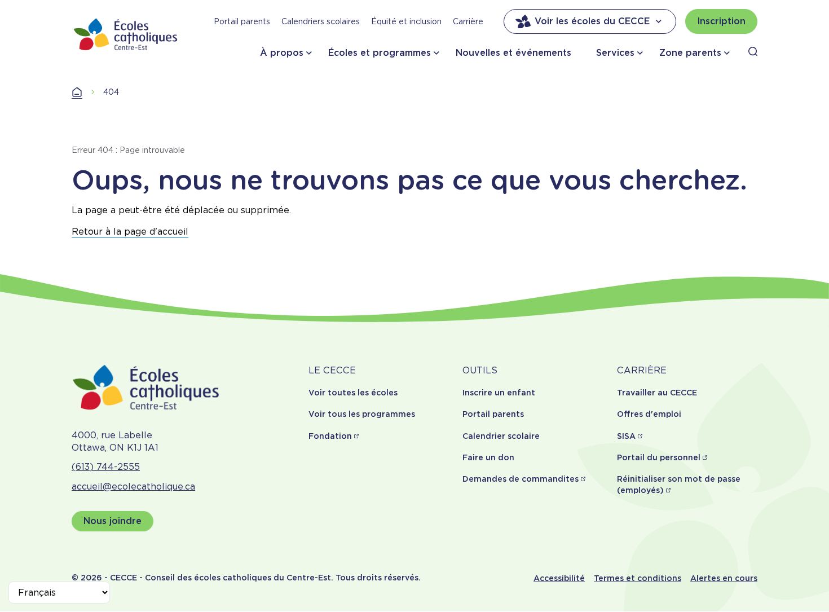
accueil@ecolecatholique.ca (133, 486)
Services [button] (615, 52)
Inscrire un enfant (498, 392)
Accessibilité (559, 578)
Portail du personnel (658, 457)
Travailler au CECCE (657, 392)
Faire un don (488, 457)
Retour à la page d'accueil (130, 231)
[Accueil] (126, 34)
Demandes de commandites (520, 478)
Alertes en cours (723, 578)
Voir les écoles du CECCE (592, 21)
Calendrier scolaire (501, 436)
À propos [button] (281, 52)
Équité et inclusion (406, 21)
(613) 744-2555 (106, 466)
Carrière (468, 21)
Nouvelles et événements (513, 52)
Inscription (721, 21)
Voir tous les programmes (361, 414)
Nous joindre (112, 521)
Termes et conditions (637, 578)
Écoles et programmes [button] (379, 52)
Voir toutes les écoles (353, 392)
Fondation (330, 436)
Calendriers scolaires (320, 21)
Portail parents (242, 21)
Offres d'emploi (649, 414)
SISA (626, 436)
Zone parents (690, 52)
